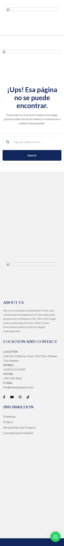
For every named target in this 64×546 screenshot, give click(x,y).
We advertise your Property (19, 427)
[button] (55, 537)
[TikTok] (28, 397)
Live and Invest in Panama (18, 433)
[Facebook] (4, 397)
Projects (8, 422)
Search (32, 155)
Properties (9, 416)
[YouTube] (12, 397)
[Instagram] (20, 397)
